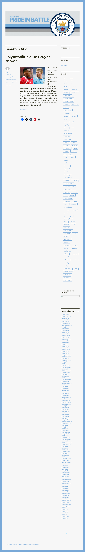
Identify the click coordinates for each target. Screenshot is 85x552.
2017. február (65, 393)
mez (65, 195)
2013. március (66, 472)
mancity (74, 192)
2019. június (65, 364)
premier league (68, 216)
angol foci (74, 89)
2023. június (65, 327)
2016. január (65, 416)
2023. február (65, 328)
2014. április (65, 450)
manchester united (69, 186)
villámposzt (74, 254)
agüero (66, 89)
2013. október (65, 460)
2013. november (66, 458)
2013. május (65, 469)
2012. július (65, 486)
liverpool (75, 180)
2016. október (66, 400)
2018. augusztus (66, 371)
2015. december (66, 418)
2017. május (65, 388)
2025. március (66, 314)
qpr (65, 221)
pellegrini (75, 210)
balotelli (66, 104)
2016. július (65, 406)
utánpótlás (74, 248)
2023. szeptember (67, 325)
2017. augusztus (66, 385)
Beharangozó (9, 77)
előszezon (66, 131)
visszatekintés (68, 257)
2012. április (65, 492)
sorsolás (66, 227)
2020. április (65, 348)
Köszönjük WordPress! (33, 544)
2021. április (65, 341)
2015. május (65, 429)
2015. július (65, 425)
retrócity (72, 221)
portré (65, 213)
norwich (66, 210)
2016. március (66, 413)
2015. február (65, 434)
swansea (66, 242)
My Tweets (64, 65)
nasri (65, 204)
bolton (75, 113)
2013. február (65, 474)
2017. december (66, 378)
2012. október (65, 481)
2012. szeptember (67, 483)
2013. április (65, 471)
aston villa (74, 92)
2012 (71, 78)
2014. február (65, 453)
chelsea (74, 116)
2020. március (66, 349)
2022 (65, 87)
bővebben (23, 110)
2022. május (65, 332)
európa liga (67, 136)
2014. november (66, 439)
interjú (66, 160)
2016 (71, 81)
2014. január (65, 455)
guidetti (74, 151)
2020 (72, 84)
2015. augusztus (66, 423)
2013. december (66, 457)
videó (65, 254)
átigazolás (66, 277)
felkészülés (67, 148)
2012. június (65, 488)
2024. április (65, 320)
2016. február (65, 414)
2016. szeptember (67, 402)
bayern (66, 107)
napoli (75, 201)
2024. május (65, 318)
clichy (65, 119)
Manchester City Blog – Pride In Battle (15, 544)
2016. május (65, 409)
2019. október (66, 358)
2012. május (65, 490)
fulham (66, 151)
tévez (75, 245)
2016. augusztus (66, 404)
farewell (66, 145)
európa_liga (67, 139)
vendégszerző (67, 251)
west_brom (67, 266)
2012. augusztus (66, 485)
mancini (66, 192)
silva (74, 224)
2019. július (65, 362)
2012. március (66, 493)
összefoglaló (67, 280)
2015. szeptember (67, 421)
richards (66, 224)
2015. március (66, 432)
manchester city (68, 183)
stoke (75, 233)
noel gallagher (68, 207)
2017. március (66, 392)
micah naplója (68, 198)
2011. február (65, 516)
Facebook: (65, 48)
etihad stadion (68, 133)
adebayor (73, 87)
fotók (75, 148)
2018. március (66, 372)
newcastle (73, 204)
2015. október (65, 420)
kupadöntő (67, 169)
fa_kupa (74, 145)
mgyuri (72, 195)
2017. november (66, 379)
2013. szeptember (66, 462)
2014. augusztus (66, 444)
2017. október (65, 381)
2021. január (65, 342)
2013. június (65, 467)
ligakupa (66, 180)
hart (71, 154)
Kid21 (6, 72)
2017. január (65, 395)
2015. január (65, 436)
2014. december (66, 437)
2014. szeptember (67, 443)
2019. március (66, 365)
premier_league (9, 82)
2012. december (66, 478)
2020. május (65, 346)
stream (66, 236)
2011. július (65, 508)
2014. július (65, 446)
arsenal (66, 92)
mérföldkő (67, 201)
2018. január (65, 376)
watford (75, 260)
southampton (67, 230)
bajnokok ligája (68, 98)
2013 (65, 81)
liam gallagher (68, 178)
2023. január (65, 330)
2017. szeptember (67, 383)
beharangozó (9, 79)
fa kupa (74, 142)
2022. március (66, 335)
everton (66, 142)
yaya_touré (67, 274)
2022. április (65, 334)
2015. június (65, 427)
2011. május (65, 511)
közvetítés (67, 172)
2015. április (65, 430)
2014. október (65, 441)
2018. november (66, 367)
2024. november (66, 316)
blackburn (67, 113)
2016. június (65, 407)
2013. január (65, 476)
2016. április (65, 411)
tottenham (67, 245)
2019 (65, 84)
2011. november (66, 500)
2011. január (65, 518)
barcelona (75, 104)
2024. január (65, 321)
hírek (72, 157)
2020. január (65, 353)
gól (65, 154)
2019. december (66, 355)
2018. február (65, 374)
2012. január (65, 497)
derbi (14, 79)
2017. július (65, 386)
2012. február (65, 495)
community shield (69, 122)
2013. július (65, 465)
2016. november (66, 399)
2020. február (65, 351)
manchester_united (10, 81)
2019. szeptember (67, 360)
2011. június (65, 509)
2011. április (65, 513)
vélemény (66, 260)
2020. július (65, 344)
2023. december (66, 323)
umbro (66, 248)
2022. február (65, 337)
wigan (75, 268)
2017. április (65, 390)
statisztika (67, 233)
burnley (66, 116)
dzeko (72, 128)
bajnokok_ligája (68, 101)
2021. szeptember (67, 339)
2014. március (66, 451)
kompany (66, 166)
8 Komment (8, 85)
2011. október (65, 502)
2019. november (66, 357)
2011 (65, 78)
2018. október (65, 369)
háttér (65, 157)
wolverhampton (68, 271)
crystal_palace (68, 125)
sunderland (67, 239)
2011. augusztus (66, 506)
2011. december (66, 499)
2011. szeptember (66, 504)
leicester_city (67, 175)
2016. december (66, 397)
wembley (66, 263)
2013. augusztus (66, 464)
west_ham (67, 268)
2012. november (66, 479)
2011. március (65, 515)
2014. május (65, 448)
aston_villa (67, 95)
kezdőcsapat (67, 163)
